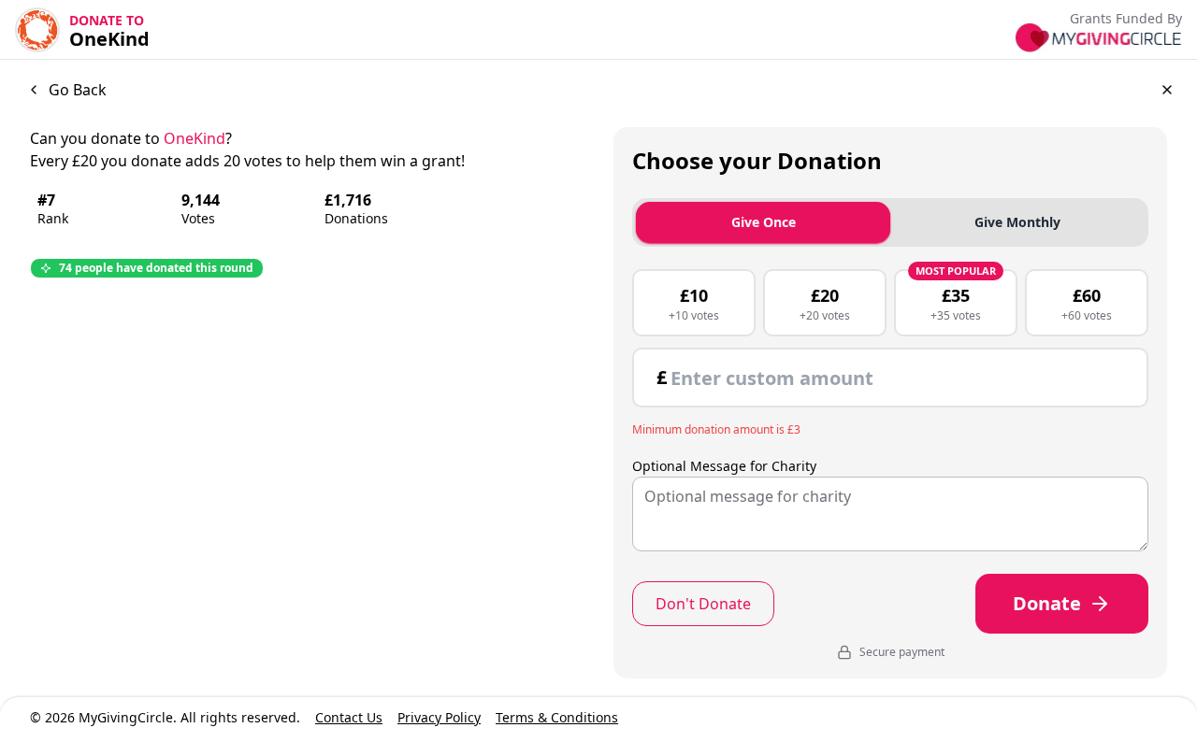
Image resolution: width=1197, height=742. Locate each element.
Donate (1047, 603)
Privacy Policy (439, 717)
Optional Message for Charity (724, 466)
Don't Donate (703, 603)
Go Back (78, 89)
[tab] (1017, 222)
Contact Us (348, 717)
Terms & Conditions (557, 717)
